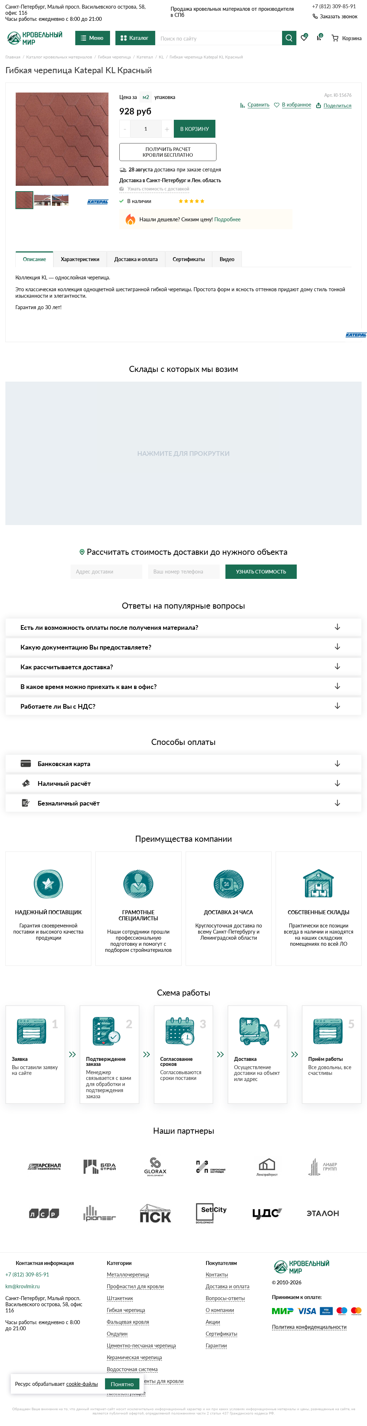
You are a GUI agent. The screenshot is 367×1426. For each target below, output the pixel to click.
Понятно (122, 1383)
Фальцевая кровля (128, 1322)
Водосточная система (132, 1369)
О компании (220, 1310)
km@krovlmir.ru (22, 1286)
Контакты (217, 1274)
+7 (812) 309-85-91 (334, 6)
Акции (213, 1322)
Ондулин (117, 1334)
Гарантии (216, 1345)
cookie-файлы (82, 1384)
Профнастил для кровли (135, 1286)
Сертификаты (221, 1334)
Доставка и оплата (227, 1286)
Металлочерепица (128, 1274)
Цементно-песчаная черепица (141, 1345)
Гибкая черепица (126, 1310)
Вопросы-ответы (225, 1298)
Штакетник (120, 1298)
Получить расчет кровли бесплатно (168, 152)
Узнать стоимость (261, 572)
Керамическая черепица (134, 1357)
